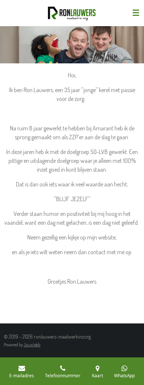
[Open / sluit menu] (136, 13)
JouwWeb (32, 344)
